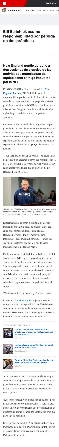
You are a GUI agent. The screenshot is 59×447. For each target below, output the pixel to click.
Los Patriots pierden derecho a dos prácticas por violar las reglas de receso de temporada (34, 332)
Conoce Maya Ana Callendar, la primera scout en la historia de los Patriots (34, 361)
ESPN (17, 3)
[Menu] (4, 3)
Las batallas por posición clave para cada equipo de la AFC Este (34, 346)
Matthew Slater (23, 300)
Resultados (51, 3)
